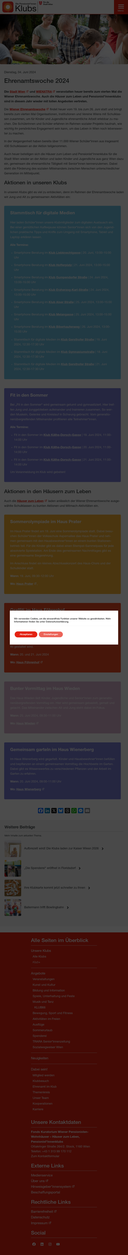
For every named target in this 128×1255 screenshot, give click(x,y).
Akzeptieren (26, 634)
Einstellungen (51, 634)
